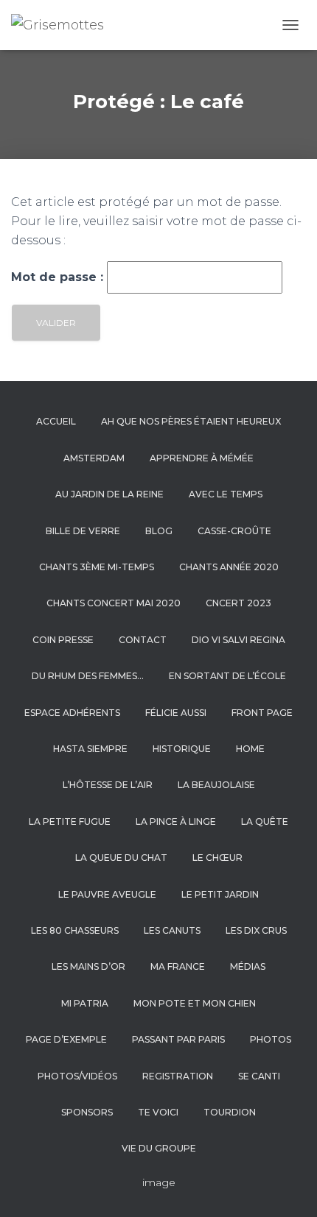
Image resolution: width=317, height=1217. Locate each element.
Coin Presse (63, 639)
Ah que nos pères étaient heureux (191, 421)
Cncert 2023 (238, 602)
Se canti (259, 1076)
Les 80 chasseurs (75, 930)
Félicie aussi (175, 712)
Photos (270, 1039)
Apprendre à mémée (202, 458)
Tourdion (229, 1112)
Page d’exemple (66, 1039)
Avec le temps (225, 494)
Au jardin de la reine (109, 494)
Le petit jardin (220, 894)
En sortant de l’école (227, 675)
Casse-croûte (234, 530)
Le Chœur (217, 857)
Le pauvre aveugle (107, 894)
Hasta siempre (90, 748)
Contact (143, 639)
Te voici (158, 1112)
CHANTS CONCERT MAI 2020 (113, 602)
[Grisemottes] (63, 25)
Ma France (177, 966)
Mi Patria (84, 1003)
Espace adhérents (72, 712)
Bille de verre (83, 530)
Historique (182, 748)
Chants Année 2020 (229, 566)
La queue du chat (121, 857)
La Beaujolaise (216, 784)
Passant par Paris (178, 1039)
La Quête (264, 821)
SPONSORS (87, 1112)
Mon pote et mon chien (194, 1003)
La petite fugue (70, 821)
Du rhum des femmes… (88, 675)
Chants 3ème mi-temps (96, 566)
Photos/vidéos (77, 1076)
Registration (177, 1076)
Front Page (262, 712)
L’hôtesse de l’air (108, 784)
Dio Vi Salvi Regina (238, 639)
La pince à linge (176, 821)
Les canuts (172, 930)
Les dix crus (256, 930)
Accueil (56, 421)
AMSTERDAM (94, 458)
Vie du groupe (159, 1148)
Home (250, 748)
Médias (247, 966)
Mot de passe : (59, 277)
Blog (159, 530)
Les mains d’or (88, 966)
